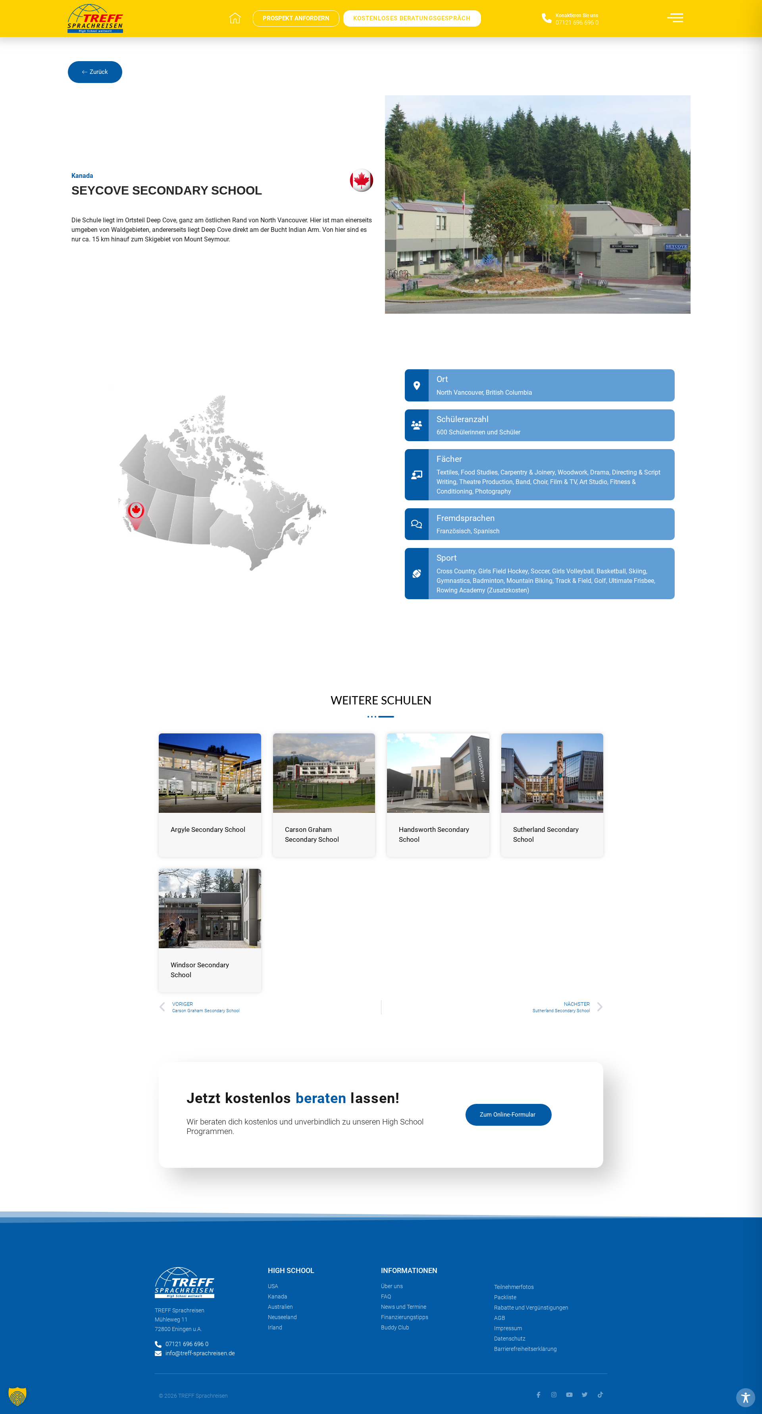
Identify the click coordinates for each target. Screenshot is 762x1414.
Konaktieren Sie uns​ (577, 15)
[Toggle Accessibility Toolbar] (745, 1397)
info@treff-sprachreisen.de (200, 1353)
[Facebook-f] (538, 1395)
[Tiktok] (600, 1395)
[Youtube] (569, 1395)
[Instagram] (554, 1395)
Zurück (99, 71)
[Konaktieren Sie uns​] (547, 18)
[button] (17, 1396)
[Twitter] (585, 1395)
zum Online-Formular (507, 1114)
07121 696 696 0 (577, 22)
